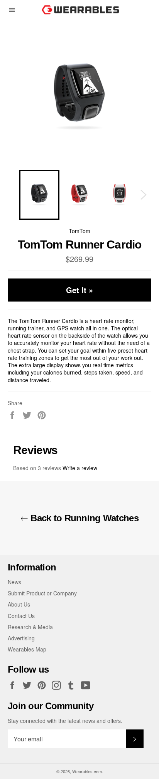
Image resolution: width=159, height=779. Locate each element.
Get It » (79, 289)
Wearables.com (87, 771)
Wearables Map (27, 649)
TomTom (79, 231)
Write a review (80, 468)
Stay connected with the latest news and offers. (65, 720)
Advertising (21, 638)
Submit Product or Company (42, 593)
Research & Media (30, 627)
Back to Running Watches (83, 518)
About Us (19, 604)
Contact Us (21, 616)
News (14, 582)
